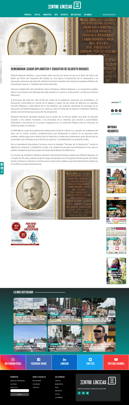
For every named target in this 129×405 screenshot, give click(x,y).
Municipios (47, 14)
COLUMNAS (88, 14)
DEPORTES (58, 391)
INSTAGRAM (37, 381)
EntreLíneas (116, 114)
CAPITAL (58, 381)
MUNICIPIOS (59, 384)
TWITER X (36, 387)
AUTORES (13, 384)
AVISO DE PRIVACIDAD (17, 381)
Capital (37, 14)
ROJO (56, 14)
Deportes (64, 14)
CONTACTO (14, 387)
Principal (28, 14)
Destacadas (113, 146)
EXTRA (57, 394)
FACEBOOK (36, 384)
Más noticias (76, 14)
